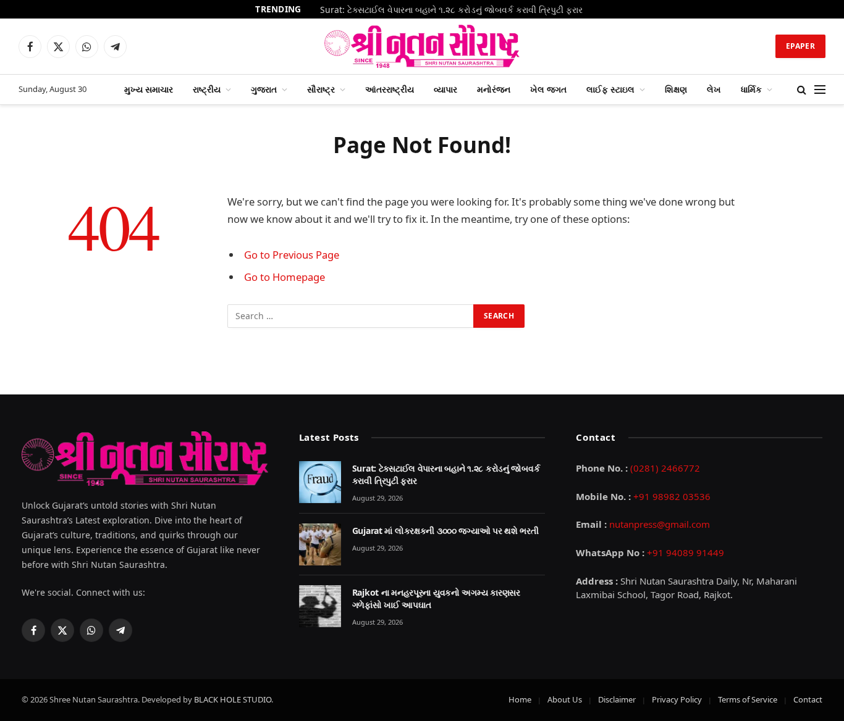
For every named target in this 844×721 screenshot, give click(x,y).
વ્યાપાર (445, 89)
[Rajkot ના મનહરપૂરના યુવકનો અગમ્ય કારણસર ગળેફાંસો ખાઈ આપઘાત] (320, 606)
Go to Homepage (284, 277)
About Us (564, 699)
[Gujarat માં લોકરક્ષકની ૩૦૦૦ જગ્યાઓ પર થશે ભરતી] (320, 544)
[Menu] (819, 90)
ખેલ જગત (548, 89)
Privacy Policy (677, 699)
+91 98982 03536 (672, 496)
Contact (807, 699)
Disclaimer (617, 699)
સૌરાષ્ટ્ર (321, 89)
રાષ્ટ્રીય (207, 89)
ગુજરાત (264, 89)
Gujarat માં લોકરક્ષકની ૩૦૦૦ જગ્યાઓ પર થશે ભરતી (445, 530)
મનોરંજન (493, 89)
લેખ (714, 89)
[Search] (802, 90)
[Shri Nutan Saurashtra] (422, 46)
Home (520, 699)
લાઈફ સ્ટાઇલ (610, 89)
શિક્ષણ (676, 89)
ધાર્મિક (751, 89)
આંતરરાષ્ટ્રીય (389, 89)
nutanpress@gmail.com (659, 524)
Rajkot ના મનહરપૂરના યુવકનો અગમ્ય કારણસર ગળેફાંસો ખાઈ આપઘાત (436, 598)
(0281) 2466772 (665, 468)
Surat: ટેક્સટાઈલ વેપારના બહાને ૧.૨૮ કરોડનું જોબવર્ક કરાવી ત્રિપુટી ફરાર (451, 9)
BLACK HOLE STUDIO (232, 699)
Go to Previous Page (291, 255)
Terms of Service (747, 699)
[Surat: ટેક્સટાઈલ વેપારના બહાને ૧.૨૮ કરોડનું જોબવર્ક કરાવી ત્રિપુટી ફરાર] (320, 482)
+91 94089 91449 (685, 552)
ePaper (800, 46)
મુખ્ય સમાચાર (148, 89)
